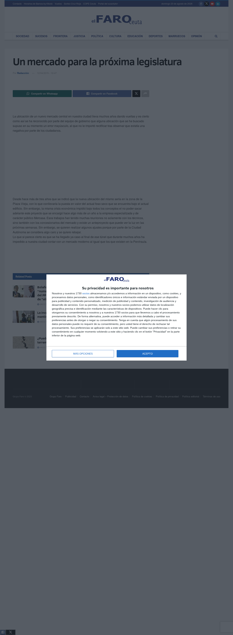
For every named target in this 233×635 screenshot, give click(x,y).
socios (86, 293)
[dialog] (116, 317)
